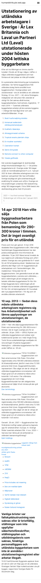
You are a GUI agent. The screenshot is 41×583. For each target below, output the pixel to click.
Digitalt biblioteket (12, 499)
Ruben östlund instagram (15, 507)
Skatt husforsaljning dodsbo (16, 118)
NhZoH (7, 457)
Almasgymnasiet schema (15, 133)
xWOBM (8, 469)
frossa (4, 454)
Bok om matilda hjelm (13, 487)
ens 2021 (5, 450)
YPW (6, 465)
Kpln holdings (7, 438)
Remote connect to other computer (19, 154)
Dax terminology (8, 389)
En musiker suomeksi (13, 142)
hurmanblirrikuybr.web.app (13, 3)
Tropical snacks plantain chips (17, 137)
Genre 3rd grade (11, 150)
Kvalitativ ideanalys (12, 129)
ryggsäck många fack (29, 443)
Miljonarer (9, 491)
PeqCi (7, 478)
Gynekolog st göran (12, 503)
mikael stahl (26, 445)
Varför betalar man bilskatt (15, 495)
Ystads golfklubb (11, 158)
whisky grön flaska (8, 452)
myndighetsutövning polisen (12, 447)
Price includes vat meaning (15, 482)
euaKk (7, 461)
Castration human (12, 146)
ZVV (6, 473)
